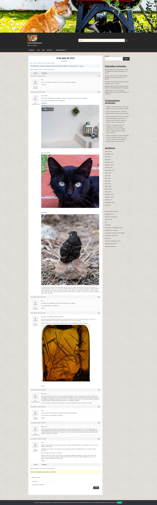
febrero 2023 (108, 189)
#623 (99, 297)
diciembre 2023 (109, 162)
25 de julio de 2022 (65, 58)
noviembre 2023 (109, 165)
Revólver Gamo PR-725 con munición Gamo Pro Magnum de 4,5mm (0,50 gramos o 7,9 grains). (116, 71)
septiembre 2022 (109, 202)
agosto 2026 (108, 151)
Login (43, 50)
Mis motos (49, 50)
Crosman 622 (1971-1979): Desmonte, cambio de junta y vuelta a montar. (117, 82)
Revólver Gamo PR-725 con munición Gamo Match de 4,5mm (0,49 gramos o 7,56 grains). (117, 87)
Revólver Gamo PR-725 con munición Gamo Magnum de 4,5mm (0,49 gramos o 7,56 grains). (116, 77)
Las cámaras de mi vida (111, 235)
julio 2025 (107, 157)
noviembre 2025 (109, 154)
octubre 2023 (108, 167)
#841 (99, 423)
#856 (99, 439)
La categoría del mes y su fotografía (115, 233)
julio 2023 (107, 175)
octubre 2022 (108, 200)
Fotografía (31, 50)
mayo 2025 (108, 159)
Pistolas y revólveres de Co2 (112, 241)
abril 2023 (108, 183)
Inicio (31, 63)
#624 (99, 313)
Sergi (107, 111)
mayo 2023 (108, 181)
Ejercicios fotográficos (111, 217)
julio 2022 (107, 205)
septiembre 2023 (109, 170)
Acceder (96, 488)
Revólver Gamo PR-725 (111, 244)
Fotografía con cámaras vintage (113, 227)
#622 (99, 92)
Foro (38, 50)
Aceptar (119, 502)
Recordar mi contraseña (38, 484)
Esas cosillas (108, 219)
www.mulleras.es (34, 43)
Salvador (108, 107)
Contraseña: (34, 481)
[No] (155, 502)
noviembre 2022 (109, 197)
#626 (99, 407)
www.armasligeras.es (61, 50)
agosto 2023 (108, 173)
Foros (34, 63)
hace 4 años (73, 66)
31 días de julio (40, 63)
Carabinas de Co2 (109, 214)
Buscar (107, 56)
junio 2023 (108, 178)
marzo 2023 (108, 186)
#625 (99, 390)
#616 (99, 76)
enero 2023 (108, 192)
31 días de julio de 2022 (111, 211)
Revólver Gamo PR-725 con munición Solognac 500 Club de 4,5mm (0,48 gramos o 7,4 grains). (117, 92)
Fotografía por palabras (111, 230)
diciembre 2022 (109, 194)
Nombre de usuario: (36, 477)
